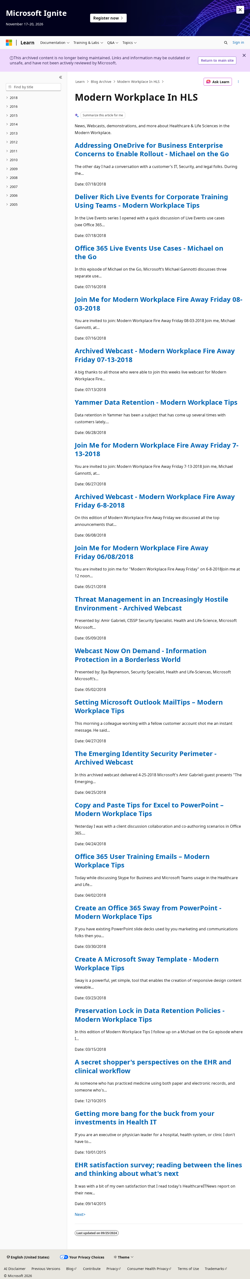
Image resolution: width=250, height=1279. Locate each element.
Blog (69, 1268)
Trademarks (214, 1268)
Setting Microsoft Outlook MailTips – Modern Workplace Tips (149, 706)
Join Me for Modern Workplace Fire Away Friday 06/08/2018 (141, 552)
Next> (80, 1214)
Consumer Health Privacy (147, 1268)
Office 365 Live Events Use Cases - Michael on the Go (149, 252)
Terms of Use (188, 1268)
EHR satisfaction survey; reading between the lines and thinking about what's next (158, 1169)
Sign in (238, 42)
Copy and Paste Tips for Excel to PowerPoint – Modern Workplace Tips (149, 809)
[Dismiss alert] (240, 10)
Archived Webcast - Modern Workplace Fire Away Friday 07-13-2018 (155, 355)
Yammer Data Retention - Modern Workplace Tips (156, 402)
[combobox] (33, 87)
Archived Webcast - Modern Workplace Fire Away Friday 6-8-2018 (155, 501)
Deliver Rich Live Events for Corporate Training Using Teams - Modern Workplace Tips (151, 201)
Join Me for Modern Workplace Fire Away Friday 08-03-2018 (158, 303)
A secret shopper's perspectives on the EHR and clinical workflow (153, 1066)
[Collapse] (60, 77)
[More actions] (238, 82)
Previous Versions (45, 1268)
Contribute (92, 1268)
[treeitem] (33, 98)
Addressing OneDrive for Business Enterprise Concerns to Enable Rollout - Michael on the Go (152, 149)
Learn (80, 81)
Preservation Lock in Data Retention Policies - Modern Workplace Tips (150, 1014)
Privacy (112, 1268)
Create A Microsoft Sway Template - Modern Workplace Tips (147, 963)
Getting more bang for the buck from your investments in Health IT (144, 1117)
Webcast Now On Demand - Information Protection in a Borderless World (141, 655)
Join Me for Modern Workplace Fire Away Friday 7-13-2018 (157, 449)
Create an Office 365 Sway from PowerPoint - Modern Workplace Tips (148, 912)
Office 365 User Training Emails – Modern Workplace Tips (142, 860)
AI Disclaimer (15, 1268)
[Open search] (226, 42)
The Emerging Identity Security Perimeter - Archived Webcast (146, 758)
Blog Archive (101, 81)
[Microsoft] (9, 42)
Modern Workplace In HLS (138, 81)
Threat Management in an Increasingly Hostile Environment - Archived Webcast (151, 603)
